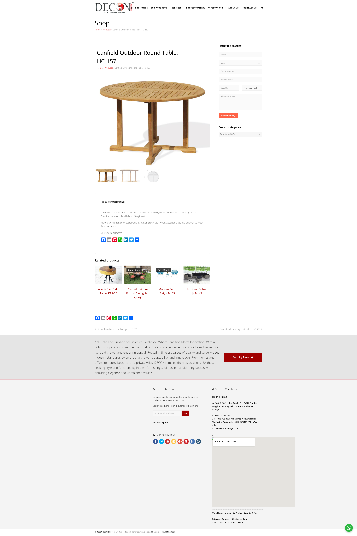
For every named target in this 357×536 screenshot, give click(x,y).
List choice (158, 405)
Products (106, 29)
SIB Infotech (170, 532)
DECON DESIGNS (103, 532)
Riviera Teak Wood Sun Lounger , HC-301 (117, 329)
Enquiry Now (240, 357)
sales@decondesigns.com (226, 428)
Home (98, 29)
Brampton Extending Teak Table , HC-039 (240, 329)
